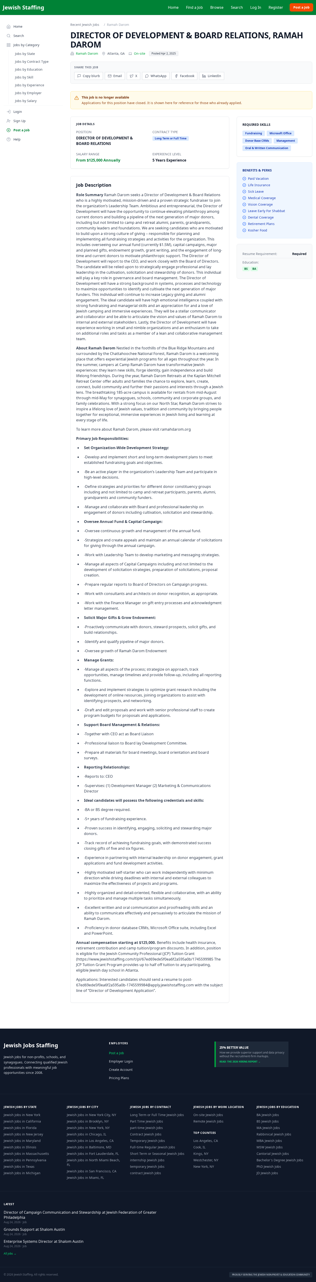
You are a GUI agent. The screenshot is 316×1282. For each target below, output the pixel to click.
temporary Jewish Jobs (147, 1166)
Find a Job (194, 7)
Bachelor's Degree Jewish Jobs (280, 1160)
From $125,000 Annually (98, 160)
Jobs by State (25, 53)
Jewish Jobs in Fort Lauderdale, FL (93, 1153)
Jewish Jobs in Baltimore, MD (89, 1147)
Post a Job (301, 7)
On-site (139, 53)
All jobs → (10, 1253)
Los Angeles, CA (205, 1140)
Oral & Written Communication (266, 148)
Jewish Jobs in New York (22, 1115)
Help (17, 139)
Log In (255, 7)
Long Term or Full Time (170, 138)
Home (173, 7)
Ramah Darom (87, 53)
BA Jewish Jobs (268, 1115)
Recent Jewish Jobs (84, 24)
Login (17, 111)
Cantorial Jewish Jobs (273, 1153)
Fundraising (253, 133)
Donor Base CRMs (257, 141)
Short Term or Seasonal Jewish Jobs (157, 1153)
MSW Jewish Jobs (270, 1147)
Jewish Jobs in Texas (19, 1166)
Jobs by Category (26, 45)
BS (246, 269)
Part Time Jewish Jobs (146, 1121)
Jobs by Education (29, 69)
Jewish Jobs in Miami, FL (85, 1177)
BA (254, 269)
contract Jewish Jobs (145, 1173)
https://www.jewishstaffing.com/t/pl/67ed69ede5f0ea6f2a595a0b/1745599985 (145, 959)
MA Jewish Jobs (268, 1128)
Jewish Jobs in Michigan (22, 1173)
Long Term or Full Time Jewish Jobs (157, 1115)
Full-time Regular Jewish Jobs (152, 1147)
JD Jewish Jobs (267, 1173)
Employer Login (121, 1061)
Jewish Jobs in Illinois (20, 1147)
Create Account (121, 1069)
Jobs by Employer (28, 93)
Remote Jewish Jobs (208, 1121)
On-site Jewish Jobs (208, 1115)
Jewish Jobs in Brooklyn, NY (88, 1121)
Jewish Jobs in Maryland (22, 1140)
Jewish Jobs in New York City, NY (91, 1115)
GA (122, 53)
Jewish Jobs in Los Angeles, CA (90, 1140)
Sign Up (19, 121)
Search (237, 7)
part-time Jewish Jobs (146, 1128)
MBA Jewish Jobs (269, 1140)
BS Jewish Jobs (268, 1121)
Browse (216, 7)
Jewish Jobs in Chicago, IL (86, 1134)
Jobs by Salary (26, 101)
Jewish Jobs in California (22, 1121)
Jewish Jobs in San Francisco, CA (91, 1171)
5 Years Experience (169, 160)
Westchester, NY (205, 1160)
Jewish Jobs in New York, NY (88, 1128)
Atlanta (112, 53)
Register (276, 7)
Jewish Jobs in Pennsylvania (25, 1160)
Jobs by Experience (29, 85)
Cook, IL (199, 1147)
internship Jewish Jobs (147, 1160)
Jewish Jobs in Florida (20, 1128)
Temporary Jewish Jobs (147, 1140)
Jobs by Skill (24, 77)
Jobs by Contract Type (32, 61)
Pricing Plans (119, 1078)
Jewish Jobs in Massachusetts (26, 1153)
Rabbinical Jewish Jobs (274, 1134)
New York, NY (203, 1166)
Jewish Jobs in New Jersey (23, 1134)
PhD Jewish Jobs (269, 1166)
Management (285, 141)
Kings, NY (200, 1153)
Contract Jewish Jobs (145, 1134)
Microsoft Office (280, 133)
